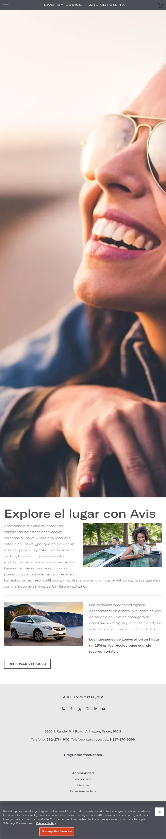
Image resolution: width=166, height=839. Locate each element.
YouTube (103, 709)
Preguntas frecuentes (83, 755)
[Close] (159, 811)
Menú (7, 5)
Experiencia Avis (83, 791)
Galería (83, 785)
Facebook (71, 709)
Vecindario (82, 779)
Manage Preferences (57, 831)
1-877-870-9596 (122, 739)
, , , (83, 731)
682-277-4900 (58, 739)
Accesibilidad (83, 773)
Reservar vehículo (27, 664)
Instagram (87, 709)
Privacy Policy (46, 823)
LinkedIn (95, 709)
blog (63, 709)
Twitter (79, 709)
